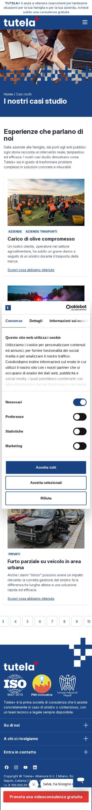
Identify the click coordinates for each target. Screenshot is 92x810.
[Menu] (85, 22)
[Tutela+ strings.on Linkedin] (35, 767)
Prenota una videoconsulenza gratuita (46, 796)
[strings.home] (21, 21)
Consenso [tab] (13, 321)
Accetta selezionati (46, 483)
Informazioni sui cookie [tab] (69, 321)
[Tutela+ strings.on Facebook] (6, 767)
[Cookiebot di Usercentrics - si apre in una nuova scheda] (66, 308)
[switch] (80, 417)
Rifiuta (46, 498)
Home (8, 94)
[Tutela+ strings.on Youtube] (25, 767)
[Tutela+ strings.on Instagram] (16, 767)
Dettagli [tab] (35, 321)
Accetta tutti (46, 467)
